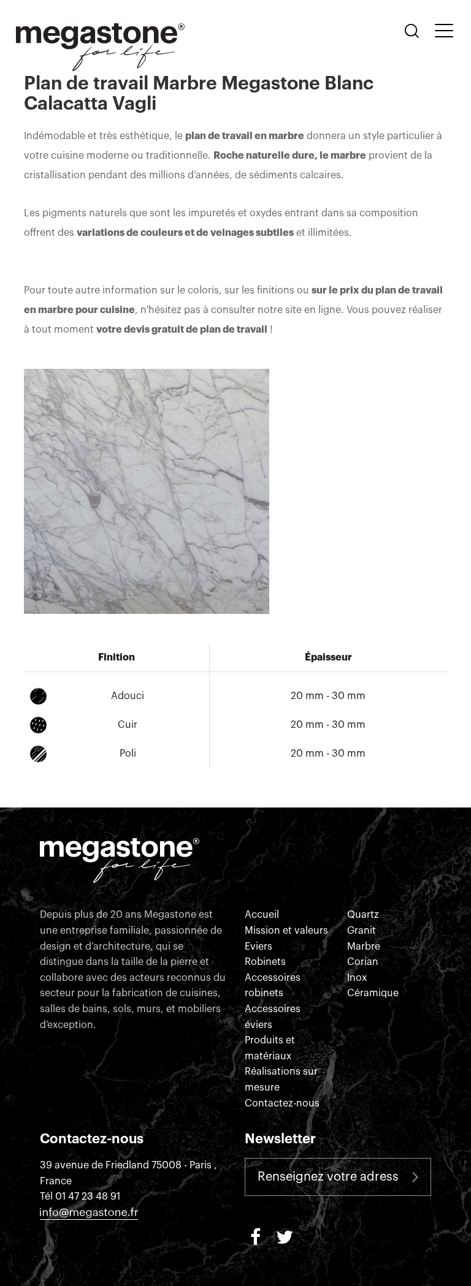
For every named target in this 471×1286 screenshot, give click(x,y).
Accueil (262, 915)
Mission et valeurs (286, 931)
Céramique (373, 993)
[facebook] (255, 1235)
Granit (361, 931)
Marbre (363, 946)
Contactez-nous (282, 1103)
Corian (362, 962)
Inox (357, 978)
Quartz (363, 915)
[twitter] (284, 1235)
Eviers (258, 946)
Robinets (265, 962)
